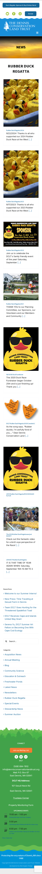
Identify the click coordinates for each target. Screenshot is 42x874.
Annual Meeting (12, 660)
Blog (7, 665)
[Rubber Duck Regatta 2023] (21, 174)
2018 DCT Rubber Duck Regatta (16, 560)
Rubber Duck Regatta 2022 (15, 250)
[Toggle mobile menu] (37, 33)
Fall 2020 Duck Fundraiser (14, 374)
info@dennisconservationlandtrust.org (21, 769)
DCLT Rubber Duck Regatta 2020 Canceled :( (20, 423)
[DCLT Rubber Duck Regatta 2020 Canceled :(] (21, 409)
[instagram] (21, 757)
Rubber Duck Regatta (15, 698)
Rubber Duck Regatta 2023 (15, 201)
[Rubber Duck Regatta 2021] (21, 287)
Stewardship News (14, 709)
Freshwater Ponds (13, 681)
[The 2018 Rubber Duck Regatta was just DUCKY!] (21, 519)
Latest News (11, 687)
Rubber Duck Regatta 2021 (15, 304)
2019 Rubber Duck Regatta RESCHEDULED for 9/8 (20, 495)
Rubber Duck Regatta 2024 (15, 130)
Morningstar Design (26, 866)
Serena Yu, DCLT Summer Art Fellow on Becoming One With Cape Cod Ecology (19, 627)
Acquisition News (13, 654)
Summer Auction (13, 714)
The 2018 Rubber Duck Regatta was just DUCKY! (19, 535)
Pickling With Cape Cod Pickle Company (20, 817)
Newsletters (10, 692)
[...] (30, 139)
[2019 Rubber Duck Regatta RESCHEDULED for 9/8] (21, 468)
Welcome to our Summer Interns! (21, 593)
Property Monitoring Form (21, 805)
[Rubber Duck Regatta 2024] (21, 103)
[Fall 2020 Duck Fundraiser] (21, 349)
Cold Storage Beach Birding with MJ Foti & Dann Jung (23, 824)
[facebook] (16, 757)
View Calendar (7, 838)
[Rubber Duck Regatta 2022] (21, 234)
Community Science (14, 671)
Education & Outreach (15, 676)
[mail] (26, 757)
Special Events (12, 703)
